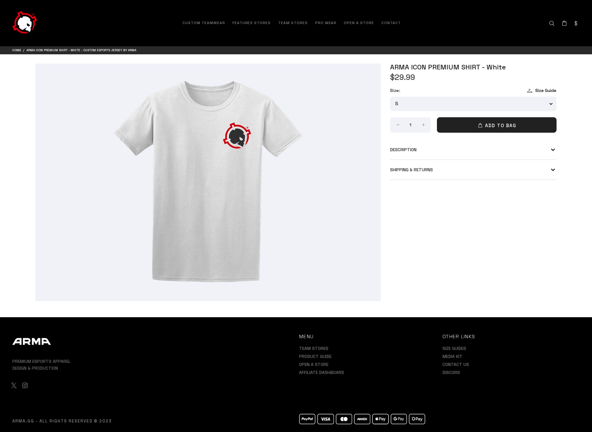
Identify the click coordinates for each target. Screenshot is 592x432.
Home (16, 50)
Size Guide (545, 90)
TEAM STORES (313, 348)
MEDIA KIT (452, 356)
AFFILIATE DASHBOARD (321, 372)
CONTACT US (455, 364)
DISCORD (451, 372)
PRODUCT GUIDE (315, 356)
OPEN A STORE (313, 364)
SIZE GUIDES (454, 348)
